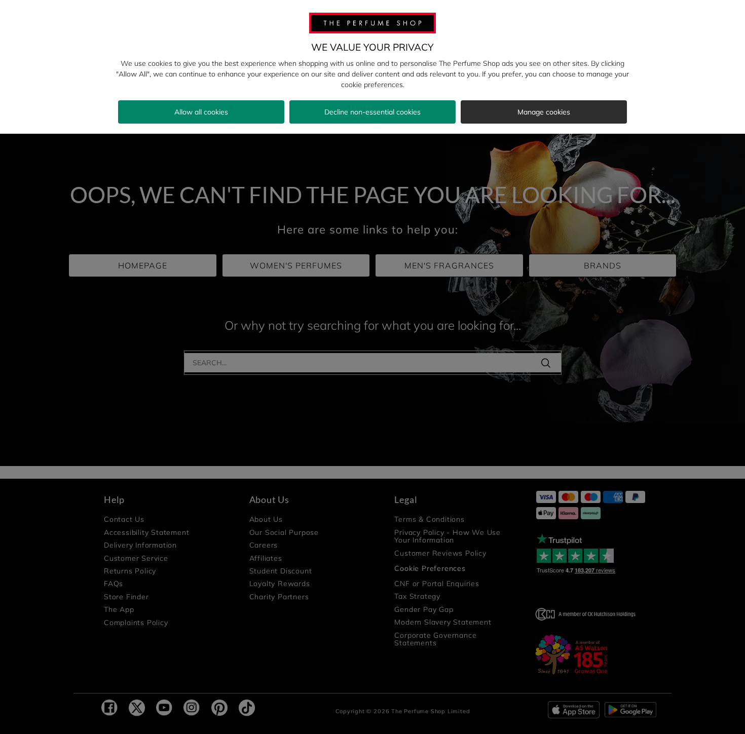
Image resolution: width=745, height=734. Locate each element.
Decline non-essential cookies (372, 112)
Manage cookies (543, 112)
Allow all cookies (201, 112)
